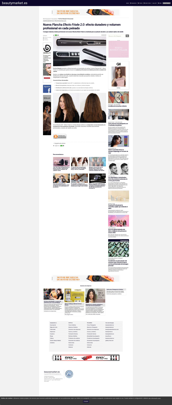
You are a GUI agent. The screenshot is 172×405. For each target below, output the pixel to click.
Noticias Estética (73, 336)
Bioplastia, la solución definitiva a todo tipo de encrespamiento (94, 305)
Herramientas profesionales (54, 21)
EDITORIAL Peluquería (114, 104)
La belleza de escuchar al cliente (117, 106)
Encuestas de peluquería (93, 340)
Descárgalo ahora (69, 314)
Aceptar (86, 401)
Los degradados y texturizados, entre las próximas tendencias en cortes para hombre (117, 179)
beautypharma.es (109, 333)
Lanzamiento (111, 228)
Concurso (124, 241)
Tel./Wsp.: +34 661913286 (49, 377)
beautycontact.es (109, 338)
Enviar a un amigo (47, 37)
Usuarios (52, 333)
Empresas (52, 331)
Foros (141, 3)
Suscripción (53, 325)
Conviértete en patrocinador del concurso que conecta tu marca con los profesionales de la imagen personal (118, 263)
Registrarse (166, 3)
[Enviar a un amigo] (57, 146)
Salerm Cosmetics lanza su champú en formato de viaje (118, 151)
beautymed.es (109, 331)
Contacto (52, 342)
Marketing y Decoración (115, 122)
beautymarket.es (14, 3)
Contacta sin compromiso (50, 311)
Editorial (71, 347)
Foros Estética (72, 325)
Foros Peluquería (91, 325)
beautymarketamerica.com (112, 329)
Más (160, 3)
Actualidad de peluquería (93, 336)
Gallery (155, 3)
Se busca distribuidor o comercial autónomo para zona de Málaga (52, 302)
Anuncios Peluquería (92, 327)
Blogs (51, 336)
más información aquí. (154, 398)
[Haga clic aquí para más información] (60, 138)
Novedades (54, 18)
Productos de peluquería (93, 338)
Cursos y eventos (73, 331)
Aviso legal (46, 381)
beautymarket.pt (109, 327)
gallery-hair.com (109, 340)
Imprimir (46, 38)
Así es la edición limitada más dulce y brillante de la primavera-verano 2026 (117, 231)
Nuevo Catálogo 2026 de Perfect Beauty (73, 304)
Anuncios (134, 3)
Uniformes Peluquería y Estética (115, 289)
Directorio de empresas (74, 329)
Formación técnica (73, 333)
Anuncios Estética (73, 327)
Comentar (46, 39)
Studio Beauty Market (55, 340)
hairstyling (111, 203)
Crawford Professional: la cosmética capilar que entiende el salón (118, 206)
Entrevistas (71, 342)
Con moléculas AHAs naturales (93, 314)
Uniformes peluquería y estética (114, 293)
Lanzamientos (112, 148)
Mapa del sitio (53, 327)
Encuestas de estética (74, 340)
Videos (52, 338)
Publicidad (52, 329)
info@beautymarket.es (48, 376)
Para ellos (111, 176)
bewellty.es (108, 336)
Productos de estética (74, 338)
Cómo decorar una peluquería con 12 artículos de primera (118, 124)
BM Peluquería (46, 18)
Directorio (148, 3)
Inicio (127, 3)
